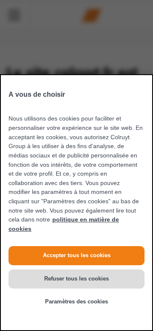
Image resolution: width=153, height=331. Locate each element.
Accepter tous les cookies (76, 255)
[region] (76, 202)
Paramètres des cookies (76, 301)
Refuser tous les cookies (76, 278)
